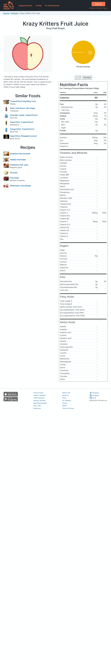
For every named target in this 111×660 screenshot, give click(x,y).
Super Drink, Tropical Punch (21, 122)
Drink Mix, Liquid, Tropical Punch (24, 115)
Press (64, 398)
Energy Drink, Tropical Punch (22, 129)
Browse (6, 13)
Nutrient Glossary (40, 400)
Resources (37, 408)
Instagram (95, 395)
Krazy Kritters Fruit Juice (55, 23)
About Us (65, 395)
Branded (14, 13)
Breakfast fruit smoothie (20, 154)
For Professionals (52, 5)
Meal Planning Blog (40, 403)
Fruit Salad (14, 178)
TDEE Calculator (39, 398)
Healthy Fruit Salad (18, 160)
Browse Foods (38, 393)
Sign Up (98, 4)
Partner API (66, 393)
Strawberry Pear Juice (19, 165)
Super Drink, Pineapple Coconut (23, 136)
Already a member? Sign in (98, 8)
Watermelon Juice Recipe (20, 186)
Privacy (64, 403)
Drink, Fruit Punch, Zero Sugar (22, 108)
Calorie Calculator (40, 395)
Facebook (95, 393)
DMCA (64, 406)
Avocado (13, 173)
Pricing (39, 5)
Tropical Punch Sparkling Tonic (23, 101)
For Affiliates (66, 400)
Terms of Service (68, 408)
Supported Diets (25, 5)
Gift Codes (37, 406)
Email (94, 398)
